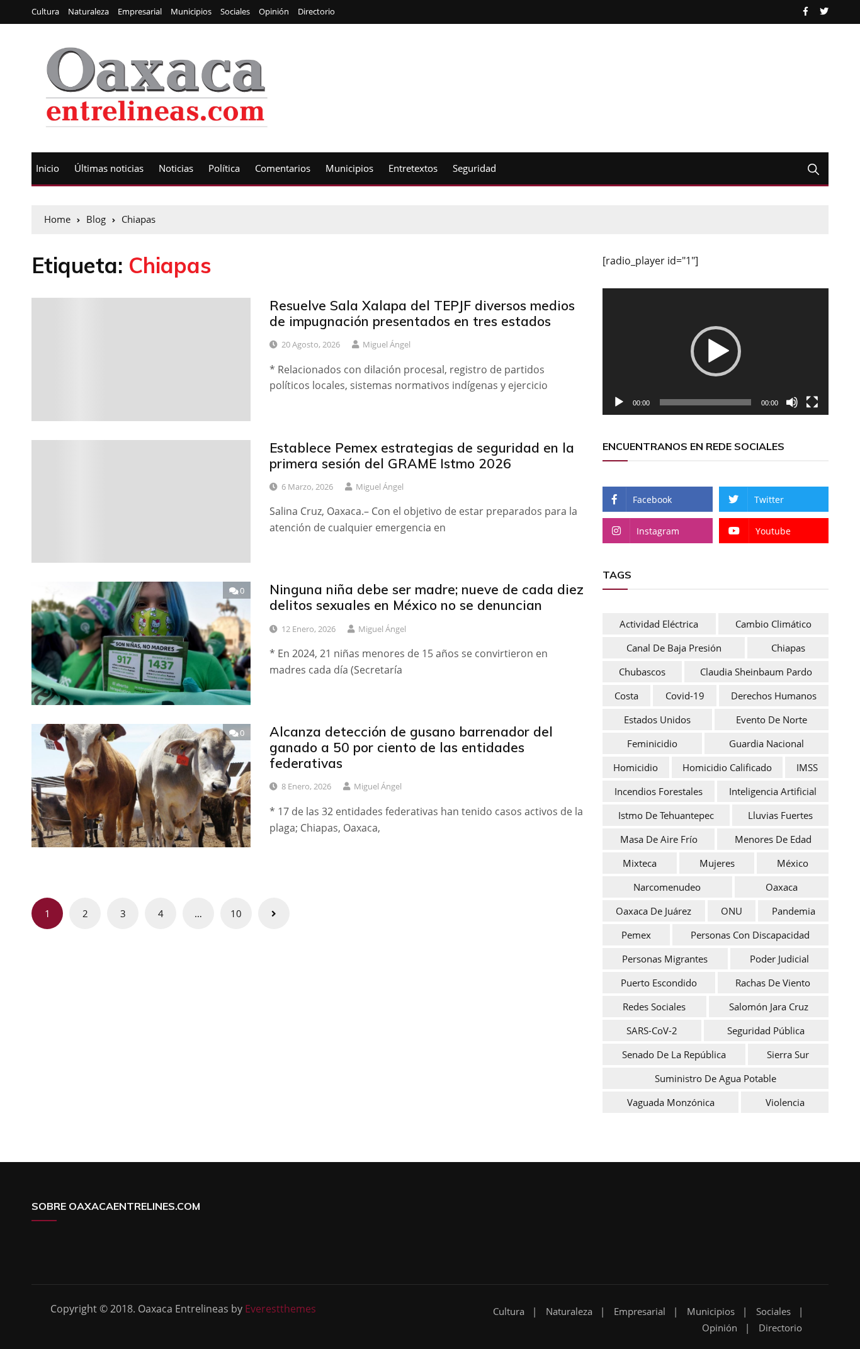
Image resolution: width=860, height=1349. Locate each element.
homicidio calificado (727, 767)
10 (236, 913)
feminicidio (652, 743)
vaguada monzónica (671, 1102)
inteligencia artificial (773, 791)
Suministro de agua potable (715, 1078)
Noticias (176, 168)
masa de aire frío (659, 839)
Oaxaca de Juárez (653, 911)
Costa (626, 695)
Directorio (316, 12)
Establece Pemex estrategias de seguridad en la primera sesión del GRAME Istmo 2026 (421, 455)
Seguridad (474, 168)
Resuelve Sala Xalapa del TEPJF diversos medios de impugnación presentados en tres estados (422, 313)
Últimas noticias (109, 168)
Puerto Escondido (659, 982)
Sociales (235, 12)
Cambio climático (773, 624)
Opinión (274, 12)
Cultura (45, 12)
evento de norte (771, 719)
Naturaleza (88, 12)
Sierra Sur (788, 1054)
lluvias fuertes (780, 815)
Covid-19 (684, 695)
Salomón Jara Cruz (768, 1006)
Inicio (47, 168)
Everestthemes (280, 1309)
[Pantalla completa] (812, 402)
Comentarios (282, 168)
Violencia (785, 1102)
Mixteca (640, 863)
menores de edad (773, 839)
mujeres (717, 863)
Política (224, 168)
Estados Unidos (657, 719)
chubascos (642, 671)
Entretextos (413, 168)
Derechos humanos (774, 695)
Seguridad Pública (766, 1030)
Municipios (191, 12)
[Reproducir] (619, 402)
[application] (716, 351)
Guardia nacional (766, 743)
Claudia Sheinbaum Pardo (756, 671)
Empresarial (140, 12)
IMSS (807, 767)
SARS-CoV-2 (651, 1030)
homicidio (635, 767)
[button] (716, 351)
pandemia (793, 911)
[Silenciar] (792, 402)
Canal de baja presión (673, 647)
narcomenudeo (667, 887)
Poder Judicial (779, 958)
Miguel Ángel (386, 344)
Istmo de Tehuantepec (666, 815)
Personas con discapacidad (750, 934)
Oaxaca (782, 887)
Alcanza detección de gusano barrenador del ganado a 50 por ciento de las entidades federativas (411, 747)
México (792, 863)
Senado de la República (674, 1054)
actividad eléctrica (659, 624)
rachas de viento (772, 982)
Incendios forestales (658, 791)
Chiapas (788, 647)
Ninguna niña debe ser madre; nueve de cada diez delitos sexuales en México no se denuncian (426, 597)
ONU (731, 911)
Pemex (636, 934)
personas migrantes (665, 958)
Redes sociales (654, 1006)
